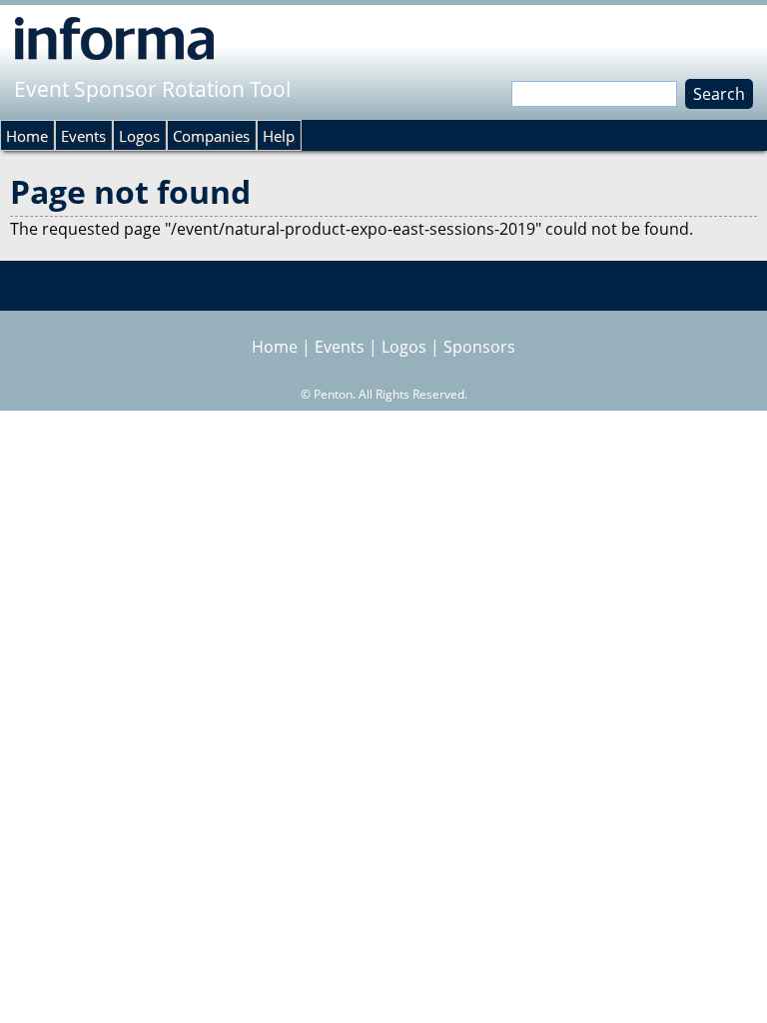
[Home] (114, 38)
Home (27, 136)
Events (83, 136)
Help (279, 136)
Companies (211, 136)
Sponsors (479, 347)
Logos (139, 136)
